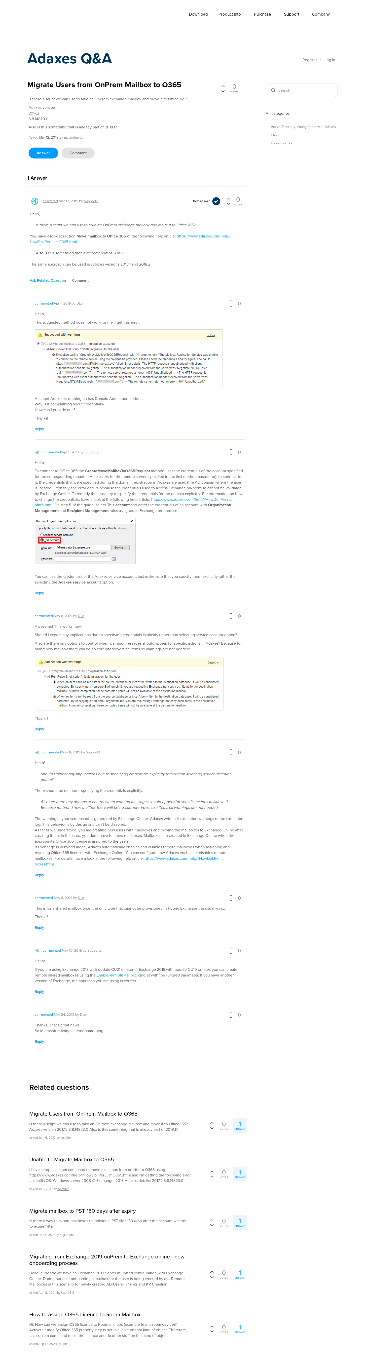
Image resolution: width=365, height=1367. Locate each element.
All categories (278, 113)
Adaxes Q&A (69, 58)
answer (43, 153)
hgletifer (66, 1137)
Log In (330, 60)
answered (50, 201)
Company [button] (321, 14)
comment (78, 153)
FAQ (274, 135)
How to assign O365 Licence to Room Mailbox (85, 1314)
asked (33, 137)
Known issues (281, 143)
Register (309, 60)
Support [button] (291, 14)
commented (44, 303)
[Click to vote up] (223, 86)
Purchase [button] (262, 14)
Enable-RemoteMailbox (117, 975)
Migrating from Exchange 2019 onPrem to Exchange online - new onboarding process (106, 1260)
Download (198, 14)
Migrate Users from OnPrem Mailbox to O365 (83, 1114)
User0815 (67, 1292)
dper (65, 1343)
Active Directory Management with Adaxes (303, 126)
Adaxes (46, 14)
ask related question (48, 280)
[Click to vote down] (223, 91)
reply (39, 429)
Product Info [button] (230, 14)
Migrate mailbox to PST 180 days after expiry (82, 1211)
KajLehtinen (68, 1234)
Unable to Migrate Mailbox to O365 (71, 1159)
